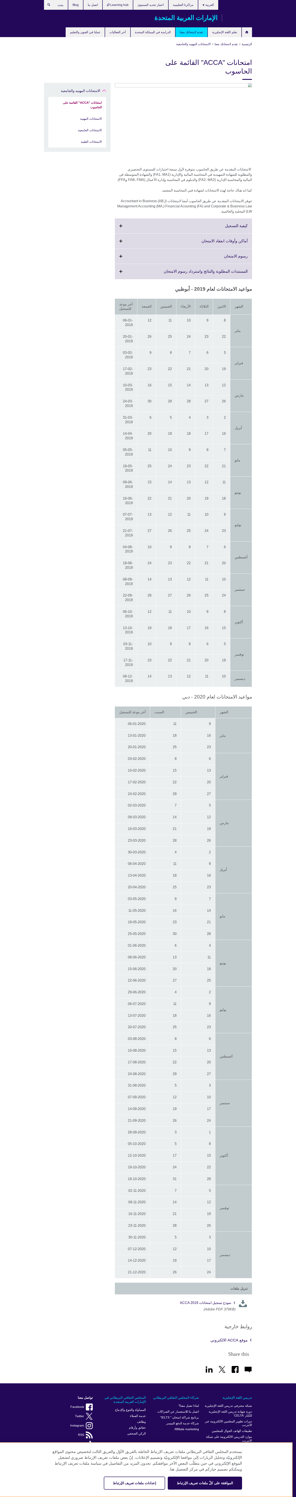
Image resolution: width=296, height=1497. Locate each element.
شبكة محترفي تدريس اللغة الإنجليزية (228, 1405)
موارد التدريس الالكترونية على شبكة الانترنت (229, 1438)
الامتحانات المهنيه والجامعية (80, 91)
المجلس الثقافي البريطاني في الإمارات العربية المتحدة (125, 1400)
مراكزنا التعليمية (183, 5)
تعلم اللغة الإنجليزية (224, 32)
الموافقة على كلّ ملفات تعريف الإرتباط (205, 1483)
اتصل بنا (93, 5)
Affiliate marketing (186, 1429)
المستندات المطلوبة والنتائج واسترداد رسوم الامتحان (196, 274)
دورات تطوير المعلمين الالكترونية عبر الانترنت (228, 1423)
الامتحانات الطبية (91, 141)
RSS (81, 1434)
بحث (46, 5)
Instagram (77, 1425)
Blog (76, 5)
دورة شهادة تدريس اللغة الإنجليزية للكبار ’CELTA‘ (230, 1413)
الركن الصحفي (136, 1433)
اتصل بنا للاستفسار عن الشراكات (178, 1411)
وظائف (141, 1421)
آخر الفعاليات (117, 32)
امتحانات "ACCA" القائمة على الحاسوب (82, 105)
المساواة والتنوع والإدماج (130, 1410)
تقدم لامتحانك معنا (191, 32)
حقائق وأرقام (137, 1427)
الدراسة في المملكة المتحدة (153, 32)
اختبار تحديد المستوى (151, 5)
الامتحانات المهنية (91, 118)
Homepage (247, 32)
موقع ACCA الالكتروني (229, 1340)
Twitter (79, 1416)
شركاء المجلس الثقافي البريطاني (176, 1397)
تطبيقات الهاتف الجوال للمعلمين (232, 1431)
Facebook (77, 1406)
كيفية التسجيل (227, 228)
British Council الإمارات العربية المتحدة (239, 17)
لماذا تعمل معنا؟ (189, 1405)
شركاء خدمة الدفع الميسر (182, 1423)
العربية (209, 5)
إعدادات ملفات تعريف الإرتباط (134, 1483)
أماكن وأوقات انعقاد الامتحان (215, 244)
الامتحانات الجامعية (90, 130)
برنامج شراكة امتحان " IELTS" (179, 1417)
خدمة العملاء (138, 1416)
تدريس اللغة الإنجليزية (237, 1397)
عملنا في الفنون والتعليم (85, 32)
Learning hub (118, 5)
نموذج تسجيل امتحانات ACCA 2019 (205, 1303)
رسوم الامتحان (226, 259)
